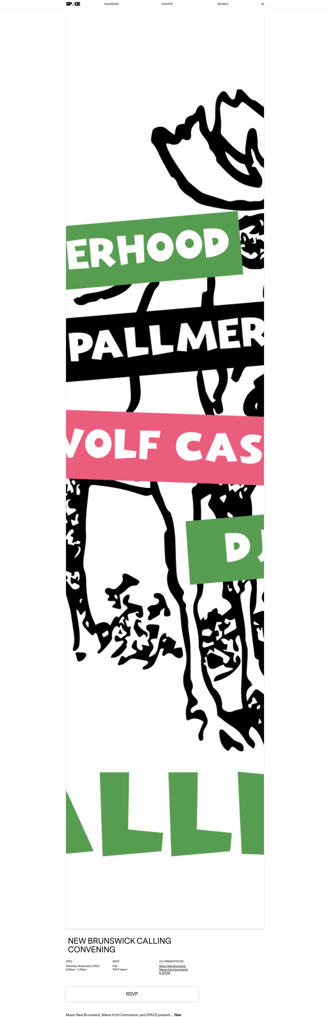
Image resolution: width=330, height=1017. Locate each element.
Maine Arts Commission (173, 969)
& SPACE (164, 973)
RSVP (132, 994)
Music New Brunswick (172, 966)
